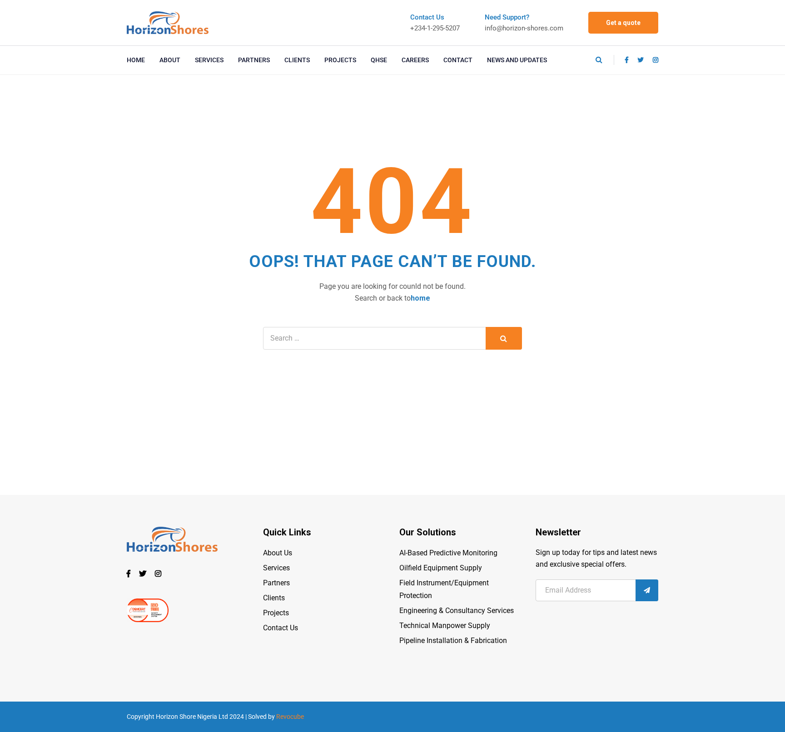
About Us (277, 553)
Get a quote (623, 22)
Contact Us (280, 627)
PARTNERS (254, 60)
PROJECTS (340, 60)
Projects (276, 612)
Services (276, 568)
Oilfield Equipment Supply (440, 568)
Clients (274, 598)
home (420, 298)
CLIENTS (297, 60)
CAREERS (415, 60)
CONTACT (457, 60)
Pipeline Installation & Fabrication (453, 640)
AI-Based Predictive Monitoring (448, 553)
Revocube (290, 716)
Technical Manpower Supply (444, 625)
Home (136, 60)
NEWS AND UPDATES (517, 60)
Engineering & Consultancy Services (456, 610)
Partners (276, 583)
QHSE (379, 60)
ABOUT (169, 60)
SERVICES (209, 60)
